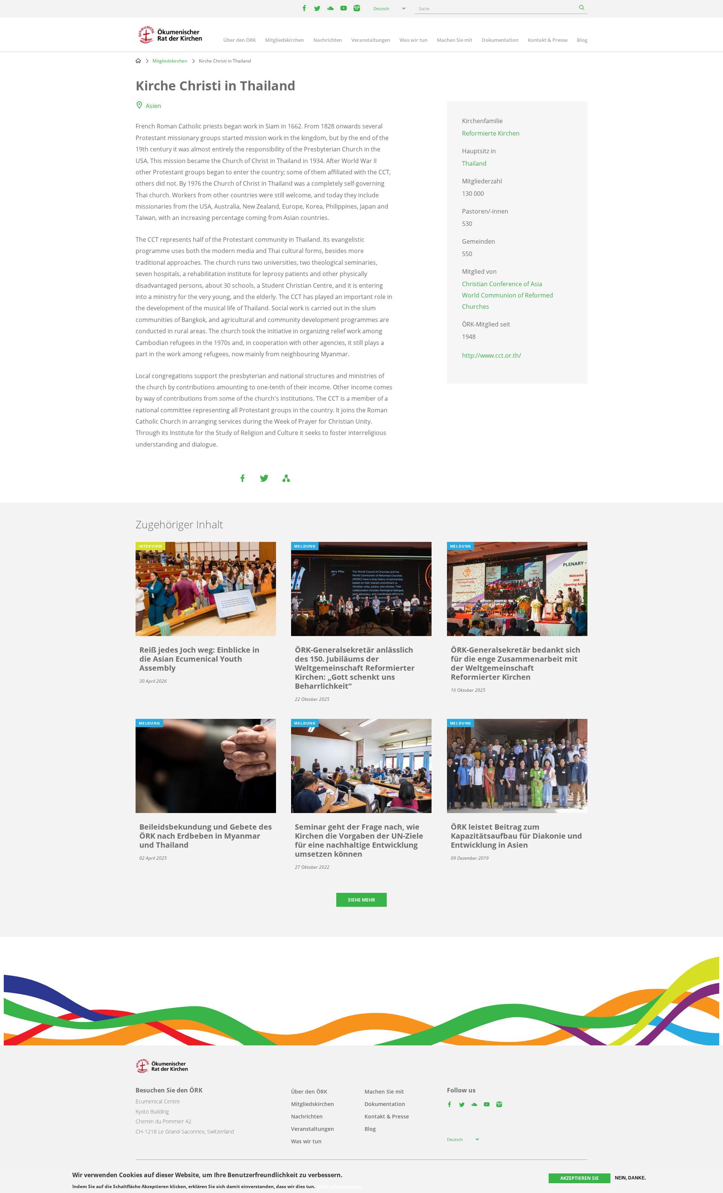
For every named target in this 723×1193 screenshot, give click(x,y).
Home (138, 60)
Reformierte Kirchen (491, 133)
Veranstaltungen (370, 40)
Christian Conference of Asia (502, 284)
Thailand (474, 163)
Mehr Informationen (339, 1186)
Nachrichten (327, 40)
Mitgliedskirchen (284, 40)
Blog (582, 40)
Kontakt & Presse (547, 40)
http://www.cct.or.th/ (491, 355)
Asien (153, 106)
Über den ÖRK (239, 40)
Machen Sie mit (454, 40)
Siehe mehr (361, 900)
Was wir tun (413, 40)
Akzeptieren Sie (579, 1178)
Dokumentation (500, 40)
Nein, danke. (630, 1178)
